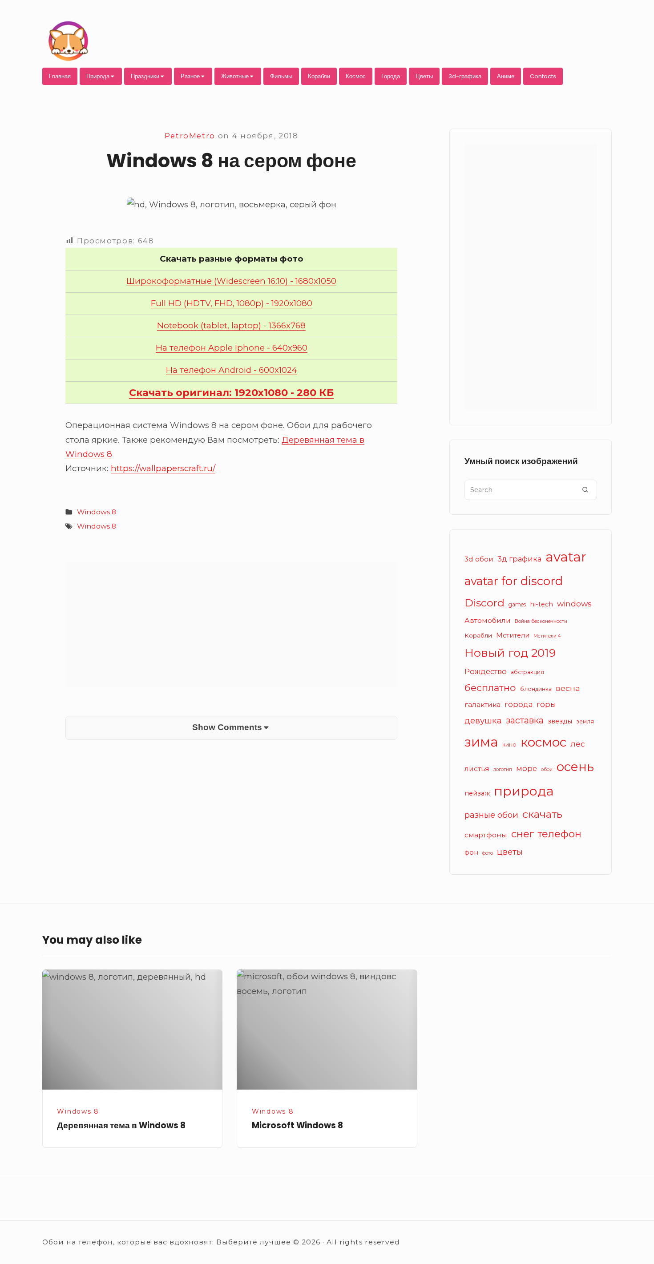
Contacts (543, 76)
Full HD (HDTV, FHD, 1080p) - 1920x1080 (231, 303)
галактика (482, 704)
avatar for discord (513, 581)
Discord (484, 602)
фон (471, 852)
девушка (483, 720)
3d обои (478, 559)
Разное (190, 76)
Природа (97, 76)
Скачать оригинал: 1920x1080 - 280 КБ (231, 392)
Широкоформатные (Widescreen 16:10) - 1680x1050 (231, 281)
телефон (559, 834)
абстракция (527, 672)
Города (390, 76)
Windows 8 (96, 512)
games (517, 604)
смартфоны (485, 835)
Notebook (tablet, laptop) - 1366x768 (231, 325)
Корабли (319, 76)
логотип (502, 769)
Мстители (512, 635)
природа (524, 791)
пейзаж (477, 793)
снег (522, 834)
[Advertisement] (231, 624)
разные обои (491, 815)
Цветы (424, 76)
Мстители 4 (547, 636)
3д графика (519, 558)
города (519, 704)
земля (585, 721)
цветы (510, 852)
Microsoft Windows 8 (297, 1125)
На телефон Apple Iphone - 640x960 (231, 348)
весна (568, 688)
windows (574, 603)
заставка (525, 720)
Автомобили (487, 620)
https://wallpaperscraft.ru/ (163, 468)
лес (577, 743)
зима (481, 742)
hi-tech (541, 604)
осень (575, 766)
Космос (356, 76)
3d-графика (464, 76)
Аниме (505, 76)
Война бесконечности (541, 621)
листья (476, 768)
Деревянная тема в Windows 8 (121, 1125)
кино (509, 744)
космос (543, 742)
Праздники (145, 76)
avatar (565, 557)
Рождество (485, 671)
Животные (235, 76)
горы (546, 704)
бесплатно (490, 687)
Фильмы (281, 76)
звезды (560, 721)
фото (487, 853)
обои (547, 769)
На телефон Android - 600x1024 (231, 370)
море (526, 768)
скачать (542, 814)
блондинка (536, 689)
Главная (60, 76)
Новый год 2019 (510, 652)
